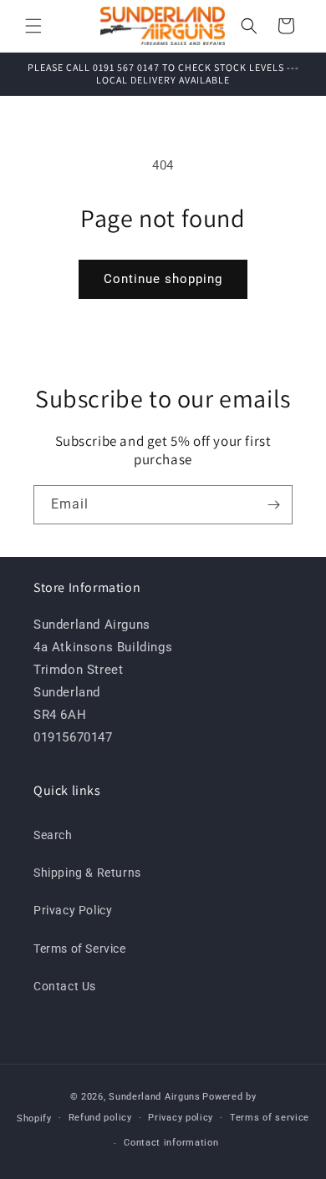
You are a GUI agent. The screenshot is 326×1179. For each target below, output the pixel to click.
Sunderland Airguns (155, 1096)
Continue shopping (163, 278)
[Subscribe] (273, 504)
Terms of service (269, 1117)
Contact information (171, 1142)
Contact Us (64, 986)
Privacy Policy (72, 910)
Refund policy (100, 1117)
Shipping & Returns (87, 872)
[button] (33, 26)
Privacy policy (180, 1117)
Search (53, 835)
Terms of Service (79, 948)
